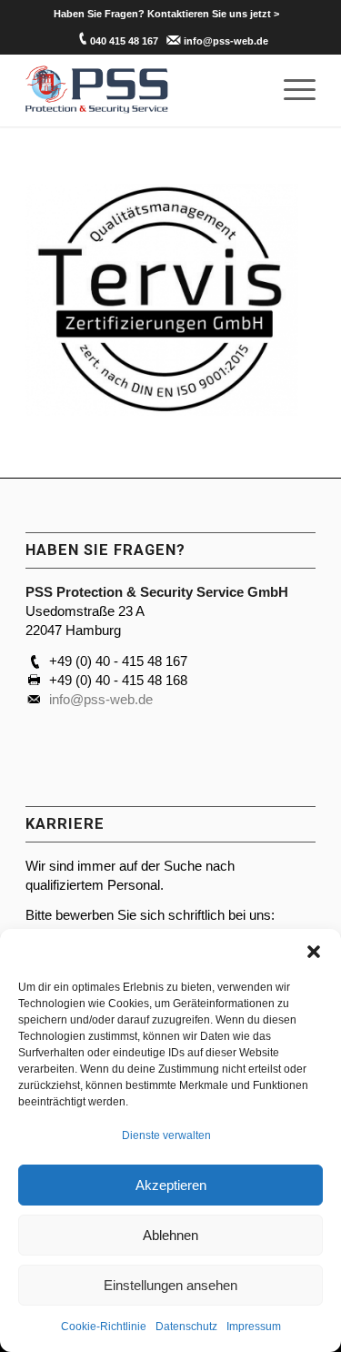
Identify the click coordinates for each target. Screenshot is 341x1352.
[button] (314, 952)
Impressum (253, 1326)
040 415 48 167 (124, 40)
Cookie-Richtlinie (103, 1326)
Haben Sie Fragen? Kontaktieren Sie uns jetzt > (166, 13)
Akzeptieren (170, 1185)
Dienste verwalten (166, 1135)
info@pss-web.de (226, 40)
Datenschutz (186, 1326)
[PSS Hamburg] (141, 90)
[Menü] (291, 90)
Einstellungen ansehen (170, 1285)
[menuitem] (166, 13)
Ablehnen (170, 1235)
